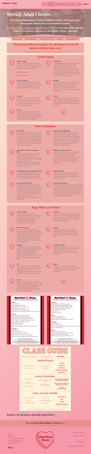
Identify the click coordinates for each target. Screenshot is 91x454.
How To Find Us (13, 443)
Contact (79, 4)
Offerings (50, 4)
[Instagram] (86, 4)
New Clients (72, 4)
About (43, 4)
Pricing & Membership (62, 4)
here (62, 423)
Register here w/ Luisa (22, 72)
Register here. (57, 254)
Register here (68, 75)
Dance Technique (31, 39)
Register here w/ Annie (23, 75)
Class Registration (72, 39)
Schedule (60, 39)
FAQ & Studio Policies (15, 441)
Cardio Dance (17, 39)
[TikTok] (88, 4)
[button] (46, 4)
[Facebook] (84, 4)
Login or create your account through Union (31, 27)
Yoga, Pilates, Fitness (47, 39)
